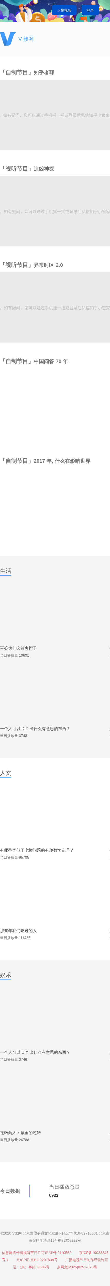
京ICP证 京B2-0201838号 (37, 1260)
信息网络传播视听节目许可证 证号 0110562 (36, 1253)
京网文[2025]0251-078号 (77, 1267)
